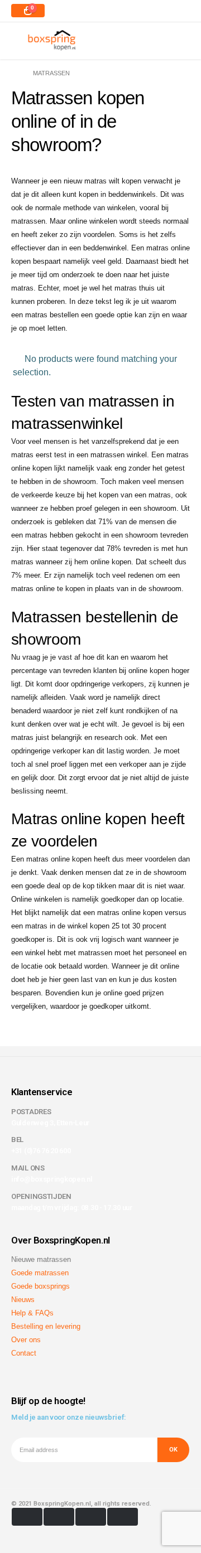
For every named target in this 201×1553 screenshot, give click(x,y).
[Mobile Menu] (19, 40)
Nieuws (23, 1299)
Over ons (26, 1340)
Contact (23, 1353)
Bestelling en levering (45, 1326)
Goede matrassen (40, 1273)
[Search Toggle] (155, 40)
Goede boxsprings (40, 1286)
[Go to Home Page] (14, 73)
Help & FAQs (32, 1313)
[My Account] (180, 40)
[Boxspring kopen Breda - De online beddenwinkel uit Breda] (51, 40)
